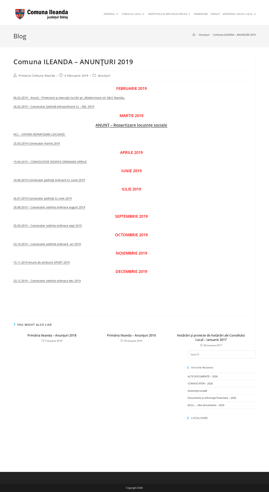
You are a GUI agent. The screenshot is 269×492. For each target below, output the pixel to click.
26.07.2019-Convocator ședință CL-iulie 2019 (42, 198)
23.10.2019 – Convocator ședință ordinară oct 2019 (47, 244)
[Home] (194, 34)
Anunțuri (104, 75)
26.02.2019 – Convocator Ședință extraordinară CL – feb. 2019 (53, 106)
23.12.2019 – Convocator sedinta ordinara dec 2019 (47, 281)
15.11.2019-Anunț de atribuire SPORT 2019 (41, 262)
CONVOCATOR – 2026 (200, 383)
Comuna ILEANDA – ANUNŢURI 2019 (234, 34)
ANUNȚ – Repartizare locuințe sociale (131, 125)
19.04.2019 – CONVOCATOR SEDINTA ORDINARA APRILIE (50, 162)
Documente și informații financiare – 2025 (212, 398)
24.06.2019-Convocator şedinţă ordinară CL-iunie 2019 (49, 180)
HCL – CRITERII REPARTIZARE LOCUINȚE (39, 134)
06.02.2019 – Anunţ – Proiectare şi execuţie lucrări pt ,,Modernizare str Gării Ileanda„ (69, 98)
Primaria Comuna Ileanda (37, 75)
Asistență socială (197, 390)
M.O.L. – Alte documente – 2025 (206, 405)
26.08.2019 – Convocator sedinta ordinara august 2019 (49, 207)
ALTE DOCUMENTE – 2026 (203, 376)
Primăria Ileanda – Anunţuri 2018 (51, 335)
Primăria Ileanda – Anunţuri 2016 (131, 335)
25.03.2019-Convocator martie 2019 (36, 143)
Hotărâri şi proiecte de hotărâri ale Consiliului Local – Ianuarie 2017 (211, 337)
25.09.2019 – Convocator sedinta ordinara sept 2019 (47, 225)
